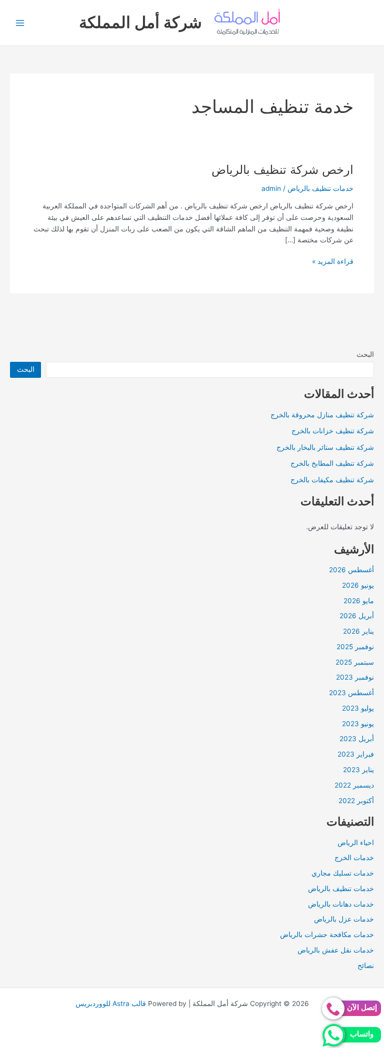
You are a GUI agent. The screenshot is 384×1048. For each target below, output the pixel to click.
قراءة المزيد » (333, 262)
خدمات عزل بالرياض (344, 919)
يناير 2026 (358, 631)
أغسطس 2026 (351, 570)
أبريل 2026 (357, 616)
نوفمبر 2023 (355, 677)
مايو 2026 (359, 601)
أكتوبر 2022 (356, 801)
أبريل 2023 (357, 739)
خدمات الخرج (354, 858)
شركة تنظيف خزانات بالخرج (333, 431)
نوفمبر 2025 (355, 647)
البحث (365, 354)
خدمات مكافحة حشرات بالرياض (327, 935)
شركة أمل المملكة (140, 22)
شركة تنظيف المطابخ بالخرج (332, 463)
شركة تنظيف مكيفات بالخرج (332, 480)
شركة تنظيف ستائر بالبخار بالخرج (325, 447)
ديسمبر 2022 (354, 785)
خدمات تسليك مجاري (343, 873)
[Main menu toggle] (20, 22)
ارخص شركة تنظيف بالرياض (283, 169)
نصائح (366, 966)
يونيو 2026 (358, 585)
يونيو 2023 (358, 724)
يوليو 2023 (358, 708)
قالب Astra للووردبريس (111, 1004)
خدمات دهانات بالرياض (341, 904)
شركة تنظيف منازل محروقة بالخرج (322, 415)
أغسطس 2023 (351, 693)
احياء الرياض (356, 843)
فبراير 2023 (356, 754)
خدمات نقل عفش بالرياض (336, 950)
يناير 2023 (358, 770)
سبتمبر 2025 (355, 662)
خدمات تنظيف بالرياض (341, 889)
